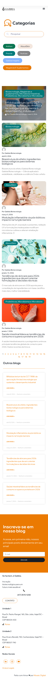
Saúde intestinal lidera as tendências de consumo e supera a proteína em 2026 (23, 335)
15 (44, 354)
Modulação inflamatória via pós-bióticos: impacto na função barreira (23, 218)
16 (19, 357)
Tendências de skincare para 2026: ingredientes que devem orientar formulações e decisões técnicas (20, 278)
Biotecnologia (12, 126)
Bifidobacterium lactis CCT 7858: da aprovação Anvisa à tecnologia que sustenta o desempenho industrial (22, 379)
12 (34, 354)
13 (37, 354)
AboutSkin (11, 185)
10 (27, 354)
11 (30, 354)
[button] (44, 8)
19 (30, 357)
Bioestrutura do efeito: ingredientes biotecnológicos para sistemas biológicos (21, 161)
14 (41, 354)
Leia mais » (10, 388)
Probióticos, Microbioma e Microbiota (24, 301)
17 (23, 357)
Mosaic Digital (40, 675)
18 (26, 357)
